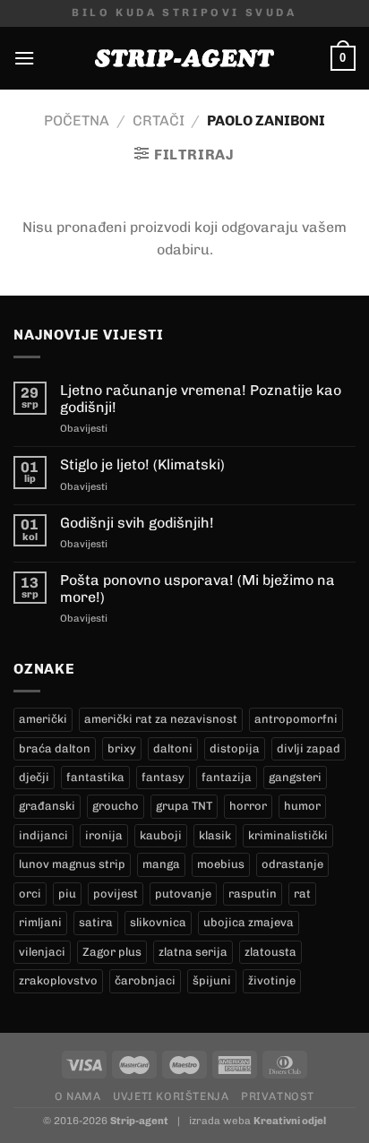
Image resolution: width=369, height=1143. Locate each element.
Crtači (158, 120)
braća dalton (54, 748)
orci (30, 893)
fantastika (95, 777)
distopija (235, 748)
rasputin (252, 893)
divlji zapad (308, 748)
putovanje (183, 893)
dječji (34, 777)
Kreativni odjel (289, 1120)
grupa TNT (184, 805)
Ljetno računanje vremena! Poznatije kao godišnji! (200, 399)
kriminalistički (288, 835)
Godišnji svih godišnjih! (137, 522)
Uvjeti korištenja (170, 1096)
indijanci (43, 835)
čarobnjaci (145, 980)
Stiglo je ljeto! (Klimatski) (142, 464)
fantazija (227, 777)
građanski (47, 805)
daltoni (173, 748)
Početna (76, 120)
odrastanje (292, 864)
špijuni (212, 980)
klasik (215, 835)
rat (302, 893)
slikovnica (158, 922)
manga (161, 864)
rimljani (40, 922)
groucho (115, 805)
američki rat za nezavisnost (160, 719)
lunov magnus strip (72, 864)
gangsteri (295, 777)
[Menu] (24, 58)
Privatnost (277, 1096)
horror (248, 805)
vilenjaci (42, 951)
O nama (78, 1096)
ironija (104, 835)
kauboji (161, 835)
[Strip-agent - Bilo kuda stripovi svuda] (184, 58)
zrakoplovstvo (58, 980)
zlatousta (270, 951)
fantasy (163, 777)
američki (43, 719)
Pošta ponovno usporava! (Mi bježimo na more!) (197, 589)
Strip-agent (139, 1120)
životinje (272, 980)
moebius (221, 864)
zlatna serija (193, 951)
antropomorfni (296, 719)
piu (67, 893)
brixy (121, 748)
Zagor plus (112, 951)
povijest (115, 893)
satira (96, 922)
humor (302, 805)
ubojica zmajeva (248, 922)
